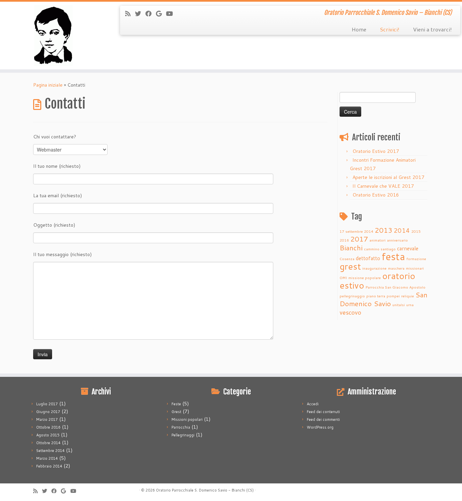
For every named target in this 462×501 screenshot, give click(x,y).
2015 (416, 231)
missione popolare (364, 277)
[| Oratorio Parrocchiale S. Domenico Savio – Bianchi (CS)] (53, 35)
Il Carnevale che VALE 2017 (383, 186)
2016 (344, 240)
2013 (383, 230)
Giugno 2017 (48, 411)
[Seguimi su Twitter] (140, 13)
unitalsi (398, 304)
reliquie (407, 295)
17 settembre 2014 (356, 231)
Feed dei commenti (323, 419)
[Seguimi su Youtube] (171, 13)
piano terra (375, 295)
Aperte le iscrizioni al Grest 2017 (388, 177)
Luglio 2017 (47, 404)
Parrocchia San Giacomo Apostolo (395, 287)
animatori (377, 240)
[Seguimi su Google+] (161, 13)
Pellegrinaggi (182, 435)
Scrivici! (389, 29)
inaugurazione (374, 268)
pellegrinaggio (352, 295)
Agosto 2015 (48, 435)
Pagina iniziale (48, 85)
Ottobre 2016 (48, 427)
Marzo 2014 (47, 458)
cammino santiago (380, 248)
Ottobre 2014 (48, 443)
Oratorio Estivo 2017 (375, 151)
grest (350, 266)
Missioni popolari (187, 419)
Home (359, 29)
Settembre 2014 (50, 450)
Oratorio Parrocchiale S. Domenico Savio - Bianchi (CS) (205, 490)
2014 (402, 230)
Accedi (313, 404)
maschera (396, 268)
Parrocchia (180, 427)
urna (410, 304)
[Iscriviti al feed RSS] (130, 13)
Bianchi (351, 248)
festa (393, 256)
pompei (393, 295)
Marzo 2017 (47, 419)
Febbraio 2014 (49, 466)
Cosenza (347, 258)
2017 (359, 239)
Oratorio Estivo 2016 (375, 194)
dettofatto (368, 258)
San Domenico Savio (384, 299)
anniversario (397, 240)
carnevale (407, 248)
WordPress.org (320, 427)
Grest (176, 411)
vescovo (350, 312)
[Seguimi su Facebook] (150, 13)
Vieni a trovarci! (432, 29)
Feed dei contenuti (323, 411)
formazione (416, 258)
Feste (176, 404)
